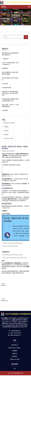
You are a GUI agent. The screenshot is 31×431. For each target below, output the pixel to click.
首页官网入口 (14, 345)
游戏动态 (6, 130)
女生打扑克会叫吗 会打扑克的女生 (10, 79)
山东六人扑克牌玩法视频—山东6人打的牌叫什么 (10, 63)
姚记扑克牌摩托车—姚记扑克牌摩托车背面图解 (10, 73)
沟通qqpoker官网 (8, 138)
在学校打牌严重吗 (6, 87)
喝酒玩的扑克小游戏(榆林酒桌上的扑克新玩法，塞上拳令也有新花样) (10, 93)
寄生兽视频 (5, 68)
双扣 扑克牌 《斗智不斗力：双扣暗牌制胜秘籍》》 (10, 105)
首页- (14, 17)
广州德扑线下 (5, 59)
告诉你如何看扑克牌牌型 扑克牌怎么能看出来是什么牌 (10, 100)
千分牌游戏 (5, 110)
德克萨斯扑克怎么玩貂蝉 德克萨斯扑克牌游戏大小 (10, 54)
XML (14, 368)
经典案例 (6, 126)
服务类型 (6, 134)
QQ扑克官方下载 (19, 373)
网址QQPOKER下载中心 (9, 123)
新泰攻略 (3, 285)
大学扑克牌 (5, 83)
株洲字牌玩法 (4, 300)
